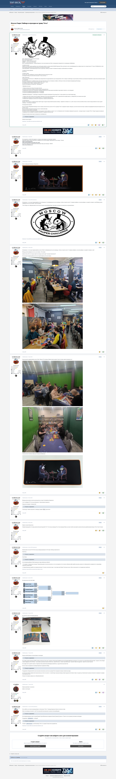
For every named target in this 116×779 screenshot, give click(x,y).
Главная (12, 6)
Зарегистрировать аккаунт (35, 746)
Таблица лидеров (36, 9)
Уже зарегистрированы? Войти (91, 2)
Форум (23, 6)
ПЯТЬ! (44, 509)
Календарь (29, 6)
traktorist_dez (20, 28)
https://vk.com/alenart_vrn (27, 144)
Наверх (23, 148)
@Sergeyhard (30, 718)
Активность (18, 6)
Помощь (50, 6)
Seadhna (16, 684)
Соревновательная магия (24, 29)
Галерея (11, 9)
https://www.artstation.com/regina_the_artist (31, 142)
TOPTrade (40, 6)
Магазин (35, 6)
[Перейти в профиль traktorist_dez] (12, 29)
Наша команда (17, 9)
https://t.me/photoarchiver (27, 141)
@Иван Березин (29, 723)
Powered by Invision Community (58, 777)
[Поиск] (105, 6)
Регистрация (102, 2)
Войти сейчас (80, 746)
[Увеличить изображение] (39, 47)
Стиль (47, 775)
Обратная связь (67, 775)
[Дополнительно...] (104, 35)
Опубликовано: (27, 34)
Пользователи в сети (27, 9)
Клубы (45, 6)
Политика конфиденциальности (56, 775)
